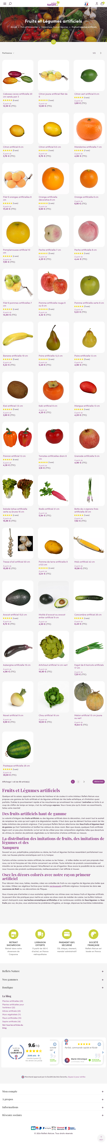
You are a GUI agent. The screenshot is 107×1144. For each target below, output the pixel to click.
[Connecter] (96, 3)
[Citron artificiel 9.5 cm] (53, 128)
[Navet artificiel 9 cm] (17, 696)
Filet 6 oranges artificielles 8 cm (17, 198)
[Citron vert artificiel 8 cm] (89, 75)
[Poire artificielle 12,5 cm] (53, 337)
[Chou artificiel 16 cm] (53, 696)
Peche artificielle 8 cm (85, 249)
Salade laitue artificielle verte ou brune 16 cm (15, 510)
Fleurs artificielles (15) (11, 1018)
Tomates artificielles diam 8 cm (53, 457)
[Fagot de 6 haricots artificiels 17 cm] (89, 646)
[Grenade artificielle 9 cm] (89, 437)
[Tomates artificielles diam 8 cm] (53, 437)
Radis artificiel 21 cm (49, 508)
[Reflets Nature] (53, 3)
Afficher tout (98, 782)
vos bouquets (55, 886)
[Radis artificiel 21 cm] (53, 490)
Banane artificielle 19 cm (15, 355)
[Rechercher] (10, 3)
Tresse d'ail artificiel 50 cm (16, 561)
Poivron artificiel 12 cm (14, 456)
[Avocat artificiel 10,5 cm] (17, 596)
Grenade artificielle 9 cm (86, 456)
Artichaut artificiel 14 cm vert (53, 665)
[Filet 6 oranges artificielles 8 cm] (17, 178)
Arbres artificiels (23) (11, 1011)
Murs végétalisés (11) (11, 1014)
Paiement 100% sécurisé (67, 943)
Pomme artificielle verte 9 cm (89, 302)
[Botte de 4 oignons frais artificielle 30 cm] (89, 490)
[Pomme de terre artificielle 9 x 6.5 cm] (53, 543)
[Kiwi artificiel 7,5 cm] (17, 387)
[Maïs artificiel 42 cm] (89, 543)
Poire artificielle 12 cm (85, 355)
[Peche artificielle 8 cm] (89, 231)
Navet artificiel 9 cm (13, 715)
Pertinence (7, 53)
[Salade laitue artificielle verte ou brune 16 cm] (17, 490)
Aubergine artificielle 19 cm (17, 665)
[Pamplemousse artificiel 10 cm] (17, 231)
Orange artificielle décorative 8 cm (48, 198)
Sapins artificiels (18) (11, 1021)
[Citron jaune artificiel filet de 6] (53, 75)
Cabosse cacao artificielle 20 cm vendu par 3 (17, 95)
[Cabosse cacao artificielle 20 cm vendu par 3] (17, 75)
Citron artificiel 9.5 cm (50, 146)
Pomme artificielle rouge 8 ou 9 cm (52, 304)
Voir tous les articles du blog (12, 1026)
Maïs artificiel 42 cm (84, 561)
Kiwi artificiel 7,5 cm (13, 405)
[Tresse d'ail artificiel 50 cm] (17, 543)
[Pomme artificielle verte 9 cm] (89, 284)
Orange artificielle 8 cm (86, 197)
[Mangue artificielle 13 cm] (89, 387)
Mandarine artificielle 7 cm (88, 146)
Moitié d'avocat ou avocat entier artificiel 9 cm (52, 616)
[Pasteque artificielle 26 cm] (17, 747)
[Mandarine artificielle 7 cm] (89, 128)
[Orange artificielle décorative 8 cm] (53, 178)
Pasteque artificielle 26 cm (16, 765)
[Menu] (5, 3)
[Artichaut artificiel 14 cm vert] (53, 646)
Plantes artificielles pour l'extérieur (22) (13, 1006)
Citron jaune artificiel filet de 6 (53, 95)
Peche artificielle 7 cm (50, 249)
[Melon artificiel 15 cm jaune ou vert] (89, 696)
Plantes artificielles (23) (12, 1001)
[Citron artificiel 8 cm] (17, 128)
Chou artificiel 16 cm (49, 715)
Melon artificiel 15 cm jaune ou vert (88, 716)
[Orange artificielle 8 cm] (89, 178)
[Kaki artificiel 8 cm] (53, 387)
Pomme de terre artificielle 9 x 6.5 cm (53, 563)
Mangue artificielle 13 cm (87, 405)
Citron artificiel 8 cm (13, 146)
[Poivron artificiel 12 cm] (17, 437)
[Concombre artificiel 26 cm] (89, 596)
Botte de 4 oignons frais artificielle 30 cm (86, 510)
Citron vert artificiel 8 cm (86, 93)
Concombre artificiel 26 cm (88, 614)
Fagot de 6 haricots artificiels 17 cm (89, 666)
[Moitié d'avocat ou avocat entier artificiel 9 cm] (53, 596)
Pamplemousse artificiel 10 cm (16, 251)
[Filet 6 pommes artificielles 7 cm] (17, 284)
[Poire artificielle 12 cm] (89, 337)
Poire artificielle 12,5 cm (51, 355)
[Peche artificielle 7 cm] (53, 231)
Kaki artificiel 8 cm (48, 405)
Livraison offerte (40, 943)
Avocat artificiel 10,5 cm (15, 614)
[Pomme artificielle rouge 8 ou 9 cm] (53, 284)
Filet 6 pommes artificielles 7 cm (17, 304)
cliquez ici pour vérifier (76, 1076)
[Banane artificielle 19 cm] (17, 337)
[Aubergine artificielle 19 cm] (17, 646)
